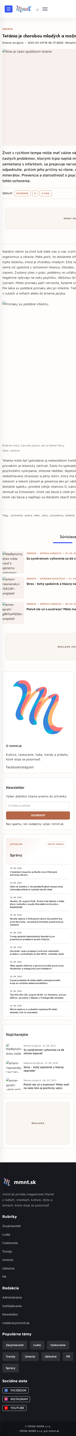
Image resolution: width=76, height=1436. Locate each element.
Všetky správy (56, 844)
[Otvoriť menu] (8, 8)
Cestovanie (10, 1243)
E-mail (46, 193)
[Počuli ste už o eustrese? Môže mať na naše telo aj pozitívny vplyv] (13, 613)
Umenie (7, 1259)
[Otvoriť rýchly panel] (45, 9)
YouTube (14, 1408)
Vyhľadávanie (12, 1306)
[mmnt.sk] (23, 8)
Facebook (22, 193)
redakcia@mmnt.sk (16, 1323)
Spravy (10, 1368)
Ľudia (6, 1234)
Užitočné (8, 1268)
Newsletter (10, 1314)
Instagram (26, 767)
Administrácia (12, 1297)
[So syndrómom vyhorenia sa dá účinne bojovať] (13, 562)
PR (4, 1276)
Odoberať (38, 815)
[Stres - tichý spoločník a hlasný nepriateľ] (13, 588)
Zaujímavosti (11, 1226)
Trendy (7, 1251)
